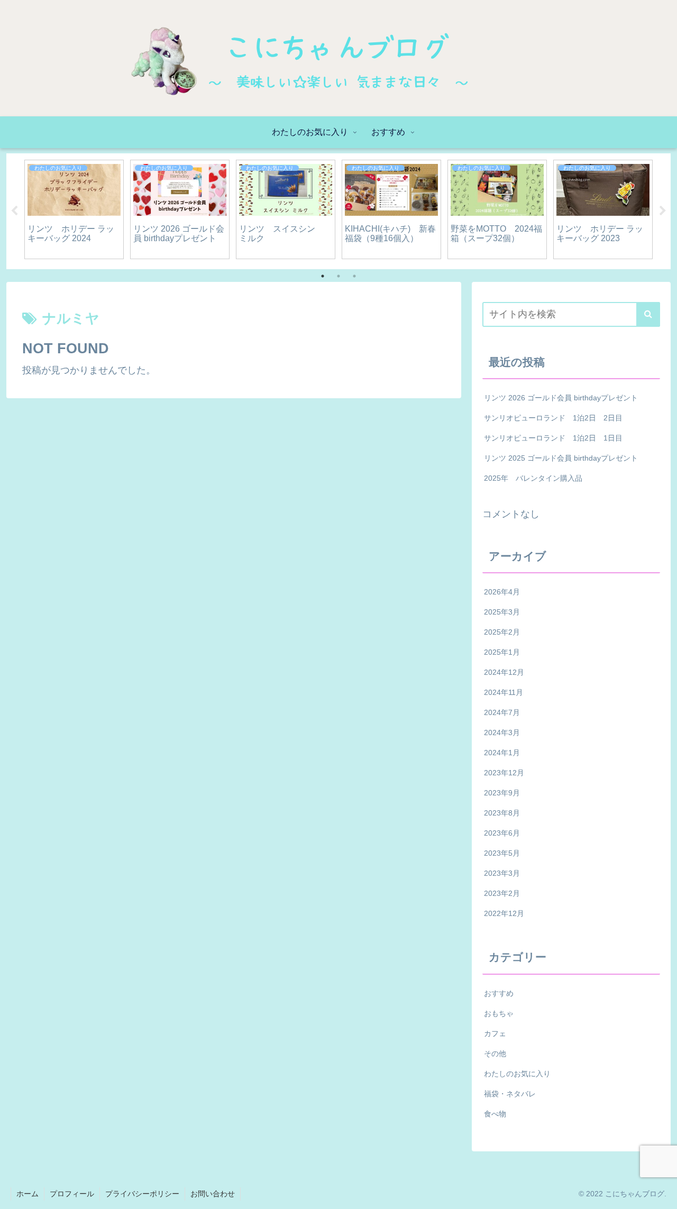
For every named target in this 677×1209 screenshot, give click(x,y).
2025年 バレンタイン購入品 (533, 478)
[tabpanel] (74, 209)
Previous (14, 211)
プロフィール (72, 1193)
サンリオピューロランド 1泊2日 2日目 (553, 418)
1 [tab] (322, 276)
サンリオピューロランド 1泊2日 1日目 (553, 438)
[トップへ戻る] (661, 1193)
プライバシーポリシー (142, 1193)
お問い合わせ (212, 1193)
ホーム (27, 1193)
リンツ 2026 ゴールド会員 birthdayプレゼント (561, 397)
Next (662, 211)
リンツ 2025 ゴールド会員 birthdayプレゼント (561, 458)
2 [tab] (338, 276)
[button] (648, 314)
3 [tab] (354, 276)
